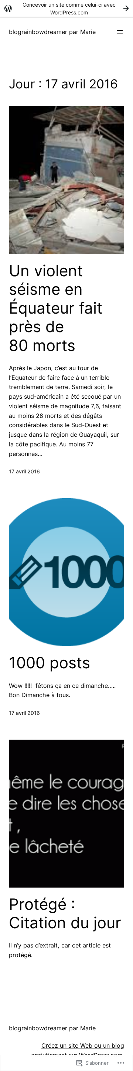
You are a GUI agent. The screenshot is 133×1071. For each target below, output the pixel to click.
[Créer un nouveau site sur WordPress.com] (66, 8)
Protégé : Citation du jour (65, 913)
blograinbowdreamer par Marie (52, 32)
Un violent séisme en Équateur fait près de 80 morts (55, 308)
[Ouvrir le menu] (119, 31)
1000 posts (49, 662)
